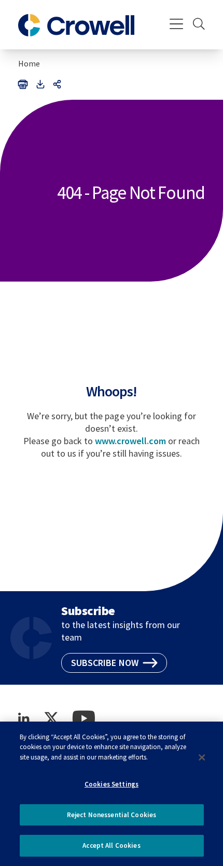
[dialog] (111, 794)
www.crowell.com (130, 441)
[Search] (199, 25)
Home (29, 63)
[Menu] (177, 25)
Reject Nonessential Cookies (112, 814)
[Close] (202, 757)
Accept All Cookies (111, 845)
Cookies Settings (111, 784)
